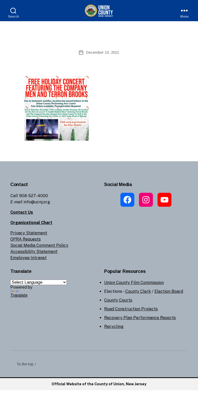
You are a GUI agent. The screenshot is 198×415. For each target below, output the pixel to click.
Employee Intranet (28, 257)
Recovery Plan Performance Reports (140, 317)
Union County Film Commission (134, 282)
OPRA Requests (25, 239)
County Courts (118, 300)
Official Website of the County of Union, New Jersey (99, 384)
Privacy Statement (28, 232)
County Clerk (138, 291)
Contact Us (21, 212)
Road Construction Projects (131, 308)
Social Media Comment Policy (39, 245)
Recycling (113, 326)
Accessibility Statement (33, 251)
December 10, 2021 (102, 52)
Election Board (168, 291)
